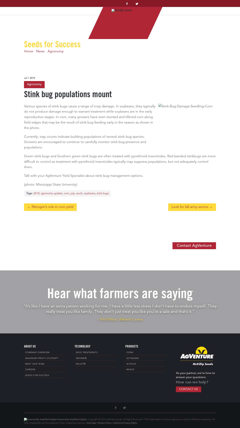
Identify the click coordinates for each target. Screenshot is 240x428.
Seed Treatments (87, 352)
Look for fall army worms (190, 207)
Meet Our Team (34, 364)
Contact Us (188, 389)
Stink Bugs (103, 193)
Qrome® (81, 358)
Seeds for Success (37, 375)
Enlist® (81, 364)
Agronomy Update (51, 193)
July (72, 193)
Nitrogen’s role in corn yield (52, 207)
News (40, 51)
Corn (66, 193)
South (79, 193)
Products (168, 6)
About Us (33, 6)
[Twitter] (137, 4)
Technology (196, 6)
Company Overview (37, 352)
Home (15, 6)
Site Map (91, 423)
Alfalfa (131, 364)
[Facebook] (127, 4)
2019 (36, 193)
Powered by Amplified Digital (71, 419)
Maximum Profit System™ (69, 6)
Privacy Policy (104, 423)
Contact (222, 6)
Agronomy (56, 51)
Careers (30, 370)
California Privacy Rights (125, 423)
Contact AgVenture (194, 246)
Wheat (130, 370)
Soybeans (89, 193)
